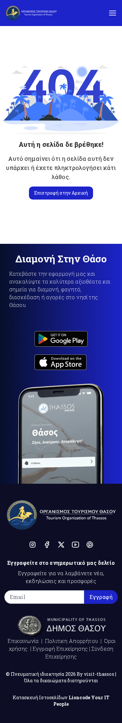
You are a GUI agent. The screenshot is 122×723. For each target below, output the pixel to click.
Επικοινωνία (23, 640)
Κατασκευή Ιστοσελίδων (40, 697)
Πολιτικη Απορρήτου (71, 640)
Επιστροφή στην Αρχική (61, 193)
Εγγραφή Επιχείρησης (60, 648)
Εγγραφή (101, 596)
